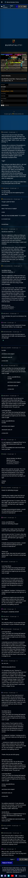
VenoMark (5, 132)
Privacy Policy (22, 876)
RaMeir (4, 454)
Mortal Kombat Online (13, 2)
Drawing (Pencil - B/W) (7, 91)
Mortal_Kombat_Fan (19, 114)
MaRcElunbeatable (7, 331)
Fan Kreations (5, 6)
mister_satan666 (7, 347)
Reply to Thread (7, 863)
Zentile (4, 322)
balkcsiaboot (6, 188)
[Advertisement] (14, 23)
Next (25, 6)
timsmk (5, 517)
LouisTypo (5, 365)
